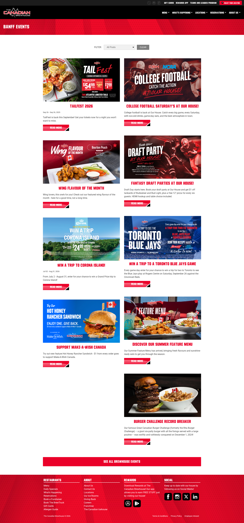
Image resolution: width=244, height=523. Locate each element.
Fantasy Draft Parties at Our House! (162, 183)
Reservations (217, 13)
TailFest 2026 (81, 106)
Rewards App (182, 3)
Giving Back (90, 499)
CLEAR (143, 47)
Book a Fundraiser (53, 499)
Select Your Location (232, 3)
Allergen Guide (51, 509)
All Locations (52, 63)
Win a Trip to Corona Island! (81, 265)
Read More (56, 127)
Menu (164, 13)
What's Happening (181, 13)
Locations (200, 13)
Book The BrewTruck (54, 502)
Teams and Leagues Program (203, 3)
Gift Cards (169, 3)
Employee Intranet (192, 516)
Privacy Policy (176, 516)
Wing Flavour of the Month (81, 188)
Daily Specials (51, 489)
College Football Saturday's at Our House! (163, 106)
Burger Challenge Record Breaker (162, 422)
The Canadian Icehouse (95, 509)
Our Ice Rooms (91, 495)
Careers (87, 502)
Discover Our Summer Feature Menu (163, 344)
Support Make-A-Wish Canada (81, 347)
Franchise (89, 506)
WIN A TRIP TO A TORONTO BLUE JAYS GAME (162, 264)
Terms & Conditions (160, 516)
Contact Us (89, 489)
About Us (233, 13)
